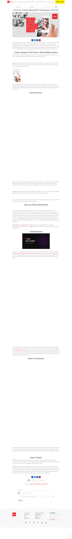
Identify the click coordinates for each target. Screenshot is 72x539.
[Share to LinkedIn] (37, 40)
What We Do (20, 1)
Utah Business (37, 518)
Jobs (25, 517)
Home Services (38, 515)
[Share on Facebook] (32, 40)
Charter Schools (38, 514)
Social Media (44, 484)
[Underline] (24, 496)
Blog (53, 1)
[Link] (33, 496)
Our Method (33, 1)
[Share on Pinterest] (40, 40)
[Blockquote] (30, 496)
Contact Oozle (60, 1)
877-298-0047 (52, 519)
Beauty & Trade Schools (39, 513)
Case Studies (26, 518)
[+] (35, 496)
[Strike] (26, 496)
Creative (31, 484)
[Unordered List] (28, 496)
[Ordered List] (27, 496)
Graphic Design (37, 484)
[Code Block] (31, 496)
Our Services (26, 513)
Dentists (36, 517)
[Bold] (22, 496)
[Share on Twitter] (35, 40)
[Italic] (23, 496)
